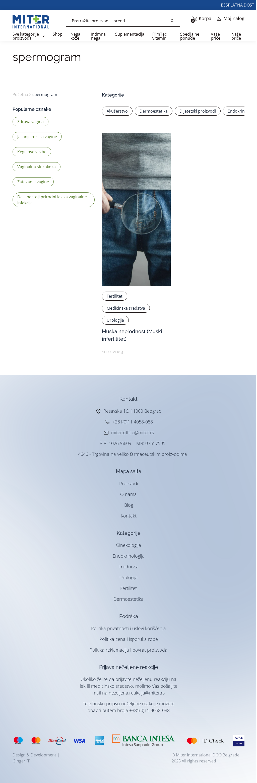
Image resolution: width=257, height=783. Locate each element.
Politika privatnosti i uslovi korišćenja (128, 628)
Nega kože (75, 36)
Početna (20, 94)
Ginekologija (128, 545)
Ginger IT (21, 761)
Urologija (128, 577)
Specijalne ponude (189, 36)
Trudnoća (129, 567)
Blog (128, 505)
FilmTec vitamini (159, 36)
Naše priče (236, 36)
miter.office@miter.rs (132, 432)
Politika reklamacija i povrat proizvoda (128, 650)
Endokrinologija (129, 556)
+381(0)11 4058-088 (132, 422)
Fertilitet (128, 588)
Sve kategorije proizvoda (26, 36)
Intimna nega (98, 36)
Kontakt (129, 516)
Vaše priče (215, 36)
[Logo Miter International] (33, 22)
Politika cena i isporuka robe (128, 639)
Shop (57, 34)
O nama (128, 494)
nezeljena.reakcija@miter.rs (137, 693)
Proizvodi (128, 483)
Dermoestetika (128, 599)
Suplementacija (129, 34)
